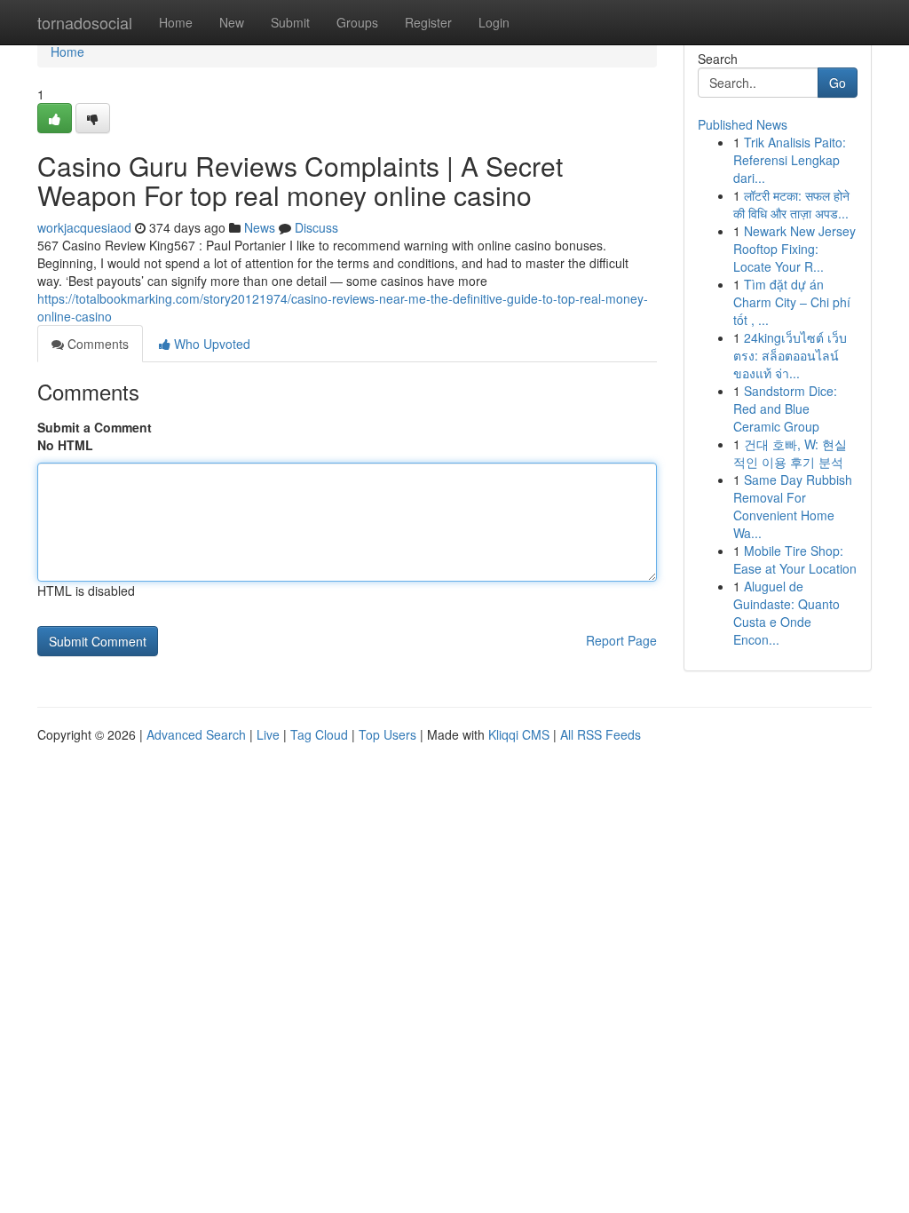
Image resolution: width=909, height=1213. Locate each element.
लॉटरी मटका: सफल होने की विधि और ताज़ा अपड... (791, 204)
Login (494, 22)
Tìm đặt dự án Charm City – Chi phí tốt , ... (791, 302)
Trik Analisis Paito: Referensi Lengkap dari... (789, 159)
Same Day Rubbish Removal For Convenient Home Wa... (792, 506)
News (259, 227)
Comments (96, 344)
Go (837, 82)
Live (268, 734)
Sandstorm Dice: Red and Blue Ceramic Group (785, 408)
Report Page (621, 640)
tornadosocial (84, 22)
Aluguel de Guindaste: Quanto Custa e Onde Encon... (786, 612)
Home (176, 22)
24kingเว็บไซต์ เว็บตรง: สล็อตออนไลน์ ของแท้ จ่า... (790, 355)
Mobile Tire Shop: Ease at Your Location (795, 559)
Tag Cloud (319, 734)
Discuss (316, 227)
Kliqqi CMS (518, 734)
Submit (290, 22)
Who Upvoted (210, 344)
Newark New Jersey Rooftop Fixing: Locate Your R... (794, 248)
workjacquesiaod (84, 227)
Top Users (387, 734)
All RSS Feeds (600, 734)
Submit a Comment (94, 427)
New (231, 22)
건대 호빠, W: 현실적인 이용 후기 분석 (790, 453)
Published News (742, 124)
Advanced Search (196, 734)
